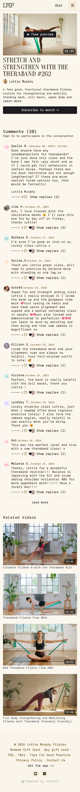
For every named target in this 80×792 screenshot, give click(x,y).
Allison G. (20, 344)
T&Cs (21, 755)
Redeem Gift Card (25, 749)
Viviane (17, 375)
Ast (14, 440)
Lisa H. (17, 206)
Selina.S (18, 260)
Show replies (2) (45, 197)
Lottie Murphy (23, 191)
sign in (9, 135)
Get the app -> (41, 765)
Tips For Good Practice (50, 755)
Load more (40, 502)
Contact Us (56, 760)
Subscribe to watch (38, 110)
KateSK (16, 287)
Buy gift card (56, 749)
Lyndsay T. (20, 402)
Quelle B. (19, 146)
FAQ (10, 755)
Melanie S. (20, 463)
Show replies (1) (51, 250)
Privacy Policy (29, 760)
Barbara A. (20, 237)
